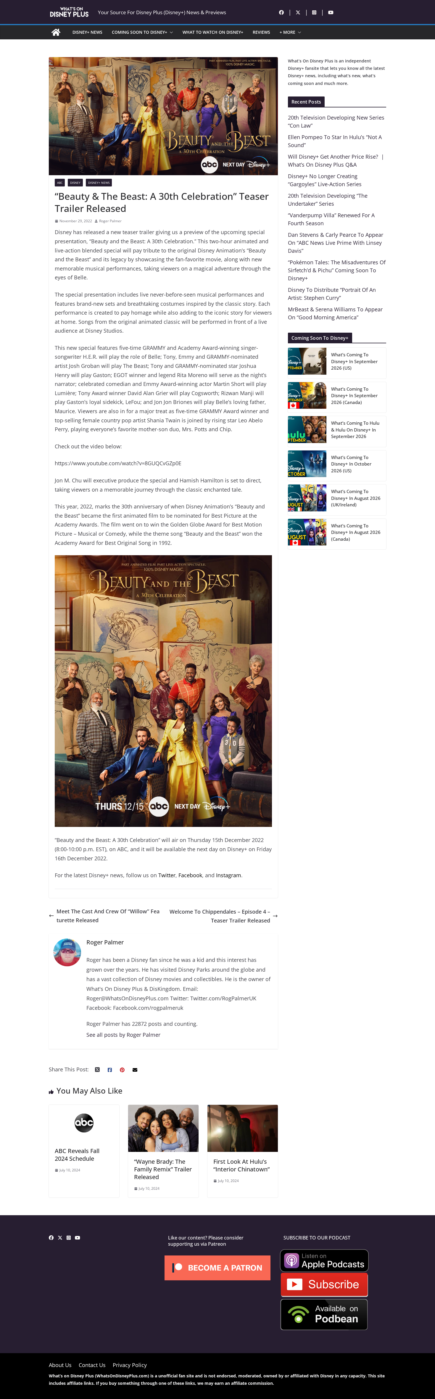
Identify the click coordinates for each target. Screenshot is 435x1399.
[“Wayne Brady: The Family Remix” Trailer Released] (163, 1109)
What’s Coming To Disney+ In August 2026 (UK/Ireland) (356, 498)
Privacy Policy (130, 1365)
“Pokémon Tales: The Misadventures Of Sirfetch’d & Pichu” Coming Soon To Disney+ (337, 270)
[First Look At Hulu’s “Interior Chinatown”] (242, 1109)
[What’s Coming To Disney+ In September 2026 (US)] (307, 363)
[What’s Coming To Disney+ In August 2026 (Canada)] (307, 534)
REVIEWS (261, 32)
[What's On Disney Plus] (56, 32)
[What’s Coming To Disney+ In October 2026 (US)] (307, 465)
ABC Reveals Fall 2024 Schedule (77, 1155)
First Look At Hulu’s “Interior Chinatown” (241, 1165)
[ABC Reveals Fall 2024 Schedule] (84, 1109)
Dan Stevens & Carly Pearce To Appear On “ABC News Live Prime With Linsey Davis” (335, 242)
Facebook (190, 875)
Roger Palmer (110, 220)
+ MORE (287, 32)
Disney (75, 183)
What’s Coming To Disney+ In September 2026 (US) (354, 361)
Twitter (166, 875)
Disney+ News (98, 183)
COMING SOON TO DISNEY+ (139, 32)
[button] (170, 32)
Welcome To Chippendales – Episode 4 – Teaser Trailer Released (220, 916)
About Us (60, 1365)
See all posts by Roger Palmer (123, 1034)
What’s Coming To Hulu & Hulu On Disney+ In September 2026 (355, 429)
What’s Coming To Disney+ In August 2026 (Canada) (356, 532)
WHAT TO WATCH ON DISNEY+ (213, 32)
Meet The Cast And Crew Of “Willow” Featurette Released (108, 916)
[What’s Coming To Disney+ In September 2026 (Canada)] (307, 397)
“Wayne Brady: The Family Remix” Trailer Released (163, 1169)
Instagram (228, 875)
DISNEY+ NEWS (87, 32)
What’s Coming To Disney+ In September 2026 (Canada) (354, 395)
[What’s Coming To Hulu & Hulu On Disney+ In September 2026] (307, 431)
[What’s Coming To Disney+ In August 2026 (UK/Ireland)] (307, 499)
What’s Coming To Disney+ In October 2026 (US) (351, 464)
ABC (59, 183)
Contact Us (92, 1365)
